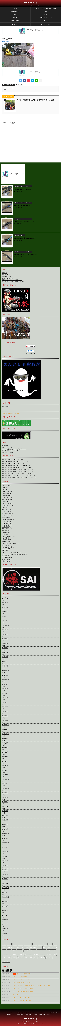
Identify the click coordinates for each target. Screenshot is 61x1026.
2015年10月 (5, 842)
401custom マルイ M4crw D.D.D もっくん (14, 467)
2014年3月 (5, 928)
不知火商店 (48, 954)
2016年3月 (5, 820)
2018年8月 (5, 688)
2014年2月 (5, 933)
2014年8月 (5, 906)
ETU (55, 944)
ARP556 (20, 944)
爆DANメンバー (15, 11)
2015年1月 (5, 883)
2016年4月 (5, 815)
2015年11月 (5, 838)
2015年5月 (5, 865)
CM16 (40, 944)
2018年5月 (5, 702)
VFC (14, 950)
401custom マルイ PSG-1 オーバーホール (14, 469)
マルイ (14, 954)
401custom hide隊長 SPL (22, 205)
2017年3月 (5, 765)
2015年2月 (5, 879)
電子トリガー (6, 961)
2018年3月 (5, 711)
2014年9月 (5, 901)
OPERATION (33, 947)
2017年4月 (5, 761)
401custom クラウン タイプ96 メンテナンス (15, 473)
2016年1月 (5, 829)
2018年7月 (5, 693)
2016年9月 (5, 793)
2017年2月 (5, 770)
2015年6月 (5, 861)
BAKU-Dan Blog (30, 2)
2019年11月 (5, 620)
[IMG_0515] (32, 80)
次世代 (14, 957)
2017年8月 (5, 743)
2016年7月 (5, 802)
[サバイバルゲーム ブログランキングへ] (30, 347)
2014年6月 (5, 915)
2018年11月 (5, 675)
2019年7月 (5, 639)
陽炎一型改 (49, 957)
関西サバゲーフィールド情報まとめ (12, 280)
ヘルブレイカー (6, 954)
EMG (50, 944)
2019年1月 (5, 666)
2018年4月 (5, 707)
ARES (9, 944)
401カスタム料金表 (7, 278)
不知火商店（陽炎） (7, 452)
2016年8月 (5, 797)
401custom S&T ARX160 (22, 189)
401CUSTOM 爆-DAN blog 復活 (24, 238)
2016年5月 (5, 811)
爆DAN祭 (4, 273)
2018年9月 (5, 684)
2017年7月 (5, 747)
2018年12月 (5, 670)
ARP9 (14, 944)
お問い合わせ (45, 21)
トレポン (33, 950)
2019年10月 (5, 625)
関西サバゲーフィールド (46, 17)
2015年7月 (5, 856)
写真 (46, 11)
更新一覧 (15, 17)
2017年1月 (5, 774)
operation (5, 445)
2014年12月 (5, 888)
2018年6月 (5, 697)
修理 (55, 954)
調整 (31, 957)
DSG (45, 944)
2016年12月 (5, 779)
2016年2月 (5, 824)
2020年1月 (5, 616)
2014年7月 (5, 910)
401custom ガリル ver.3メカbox (25, 254)
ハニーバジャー (41, 950)
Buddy (34, 944)
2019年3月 (5, 657)
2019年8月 (5, 634)
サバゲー (26, 950)
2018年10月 (5, 679)
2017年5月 (5, 756)
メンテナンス (28, 954)
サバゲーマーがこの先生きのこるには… (46, 8)
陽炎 (35, 957)
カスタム (46, 14)
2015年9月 (5, 847)
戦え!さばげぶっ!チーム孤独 (10, 451)
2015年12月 (5, 833)
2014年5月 (5, 919)
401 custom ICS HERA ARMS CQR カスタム (15, 475)
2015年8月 (5, 851)
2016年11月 (5, 784)
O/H (27, 947)
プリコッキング (51, 950)
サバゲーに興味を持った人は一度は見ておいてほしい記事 (35, 100)
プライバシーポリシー (15, 24)
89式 (4, 944)
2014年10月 (5, 897)
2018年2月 (5, 716)
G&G (4, 947)
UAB (4, 950)
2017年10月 (5, 734)
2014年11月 (5, 892)
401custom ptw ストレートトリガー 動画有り (15, 477)
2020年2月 (5, 611)
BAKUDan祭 (28, 944)
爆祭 (26, 957)
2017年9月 (5, 738)
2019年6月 (5, 643)
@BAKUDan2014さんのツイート (11, 413)
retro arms (50, 947)
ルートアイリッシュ (38, 954)
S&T (57, 947)
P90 (40, 947)
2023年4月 (5, 598)
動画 (15, 14)
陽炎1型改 (41, 957)
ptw (44, 947)
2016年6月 (5, 806)
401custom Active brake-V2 (24, 222)
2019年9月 (5, 630)
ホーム (15, 8)
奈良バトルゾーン (7, 447)
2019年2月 (5, 661)
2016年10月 (5, 788)
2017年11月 (5, 729)
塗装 (9, 957)
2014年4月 (5, 924)
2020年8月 (5, 607)
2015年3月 (5, 874)
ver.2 (9, 950)
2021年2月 (5, 602)
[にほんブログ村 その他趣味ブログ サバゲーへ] (30, 352)
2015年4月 (5, 870)
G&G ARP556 (11, 947)
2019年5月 (5, 648)
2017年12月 (5, 725)
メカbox (21, 954)
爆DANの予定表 (15, 21)
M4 (22, 947)
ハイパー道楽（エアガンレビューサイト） (14, 449)
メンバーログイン (45, 24)
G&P (18, 947)
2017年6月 (5, 752)
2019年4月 (5, 652)
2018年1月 (5, 720)
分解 (4, 957)
